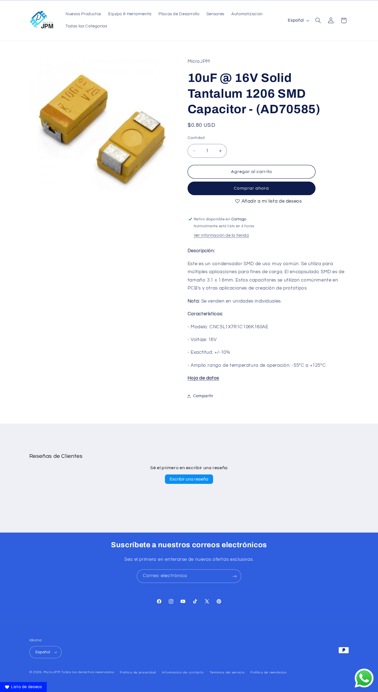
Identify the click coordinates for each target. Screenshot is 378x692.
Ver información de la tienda (221, 235)
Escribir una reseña (189, 479)
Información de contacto (183, 672)
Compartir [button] (203, 396)
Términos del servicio (227, 672)
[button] (318, 20)
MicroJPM (51, 672)
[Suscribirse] (234, 576)
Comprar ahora (251, 188)
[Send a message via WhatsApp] (364, 678)
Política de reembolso (268, 672)
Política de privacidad (138, 672)
